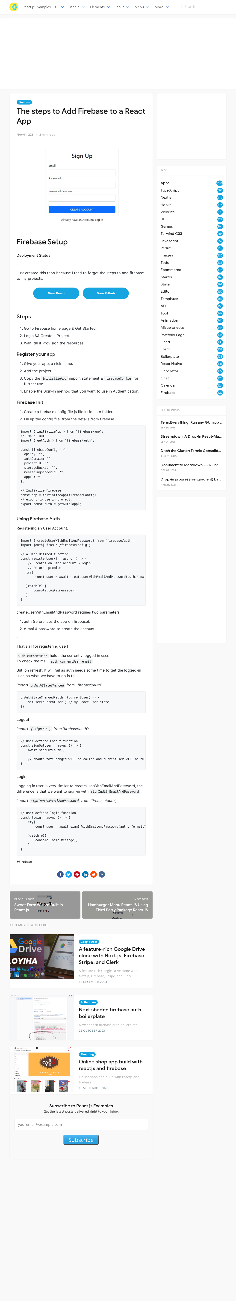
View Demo (56, 293)
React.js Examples (37, 7)
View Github (106, 293)
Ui (57, 7)
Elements (97, 7)
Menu (139, 7)
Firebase (24, 102)
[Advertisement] (119, 53)
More (159, 7)
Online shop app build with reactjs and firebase (111, 1065)
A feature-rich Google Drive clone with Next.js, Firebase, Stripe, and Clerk (112, 955)
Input (119, 7)
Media (74, 7)
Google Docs (89, 942)
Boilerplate (88, 1002)
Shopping (87, 1054)
